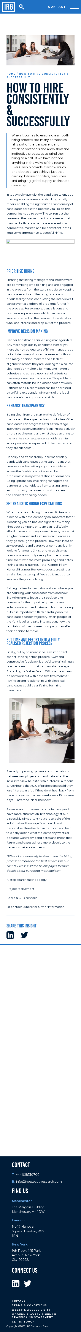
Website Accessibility (31, 1310)
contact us (18, 907)
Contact (57, 6)
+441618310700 (28, 1175)
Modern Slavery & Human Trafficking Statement (34, 1316)
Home (11, 74)
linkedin (15, 1283)
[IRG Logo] (8, 7)
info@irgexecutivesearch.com (39, 1182)
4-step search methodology (26, 879)
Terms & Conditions (29, 1305)
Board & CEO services (21, 897)
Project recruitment (20, 888)
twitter (27, 1283)
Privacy (19, 1301)
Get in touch (23, 1321)
